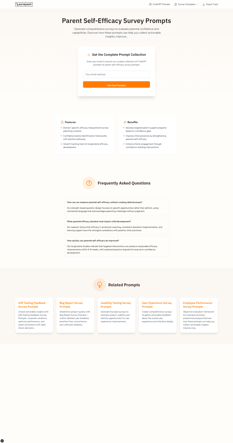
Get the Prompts (116, 85)
